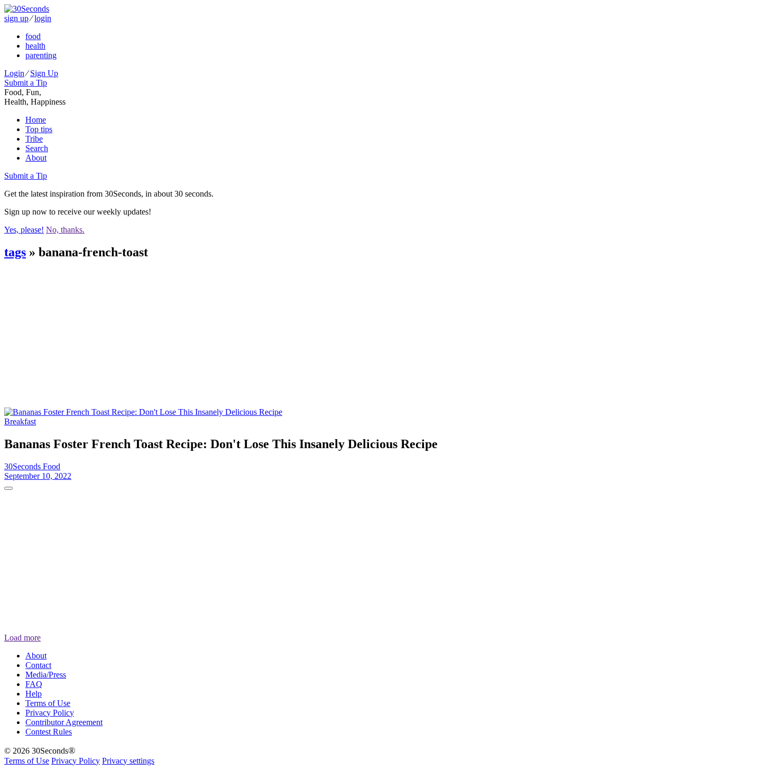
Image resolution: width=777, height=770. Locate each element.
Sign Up (44, 73)
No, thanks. (65, 229)
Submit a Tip (25, 82)
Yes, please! (24, 229)
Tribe (34, 138)
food (33, 36)
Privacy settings (128, 760)
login (42, 18)
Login (14, 73)
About (36, 157)
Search (36, 148)
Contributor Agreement (64, 722)
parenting (41, 55)
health (35, 45)
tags (15, 252)
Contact (38, 665)
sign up (16, 18)
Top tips (38, 129)
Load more (22, 637)
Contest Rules (48, 731)
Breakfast (20, 421)
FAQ (33, 684)
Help (33, 693)
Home (35, 119)
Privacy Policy (49, 712)
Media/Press (45, 674)
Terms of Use (47, 703)
